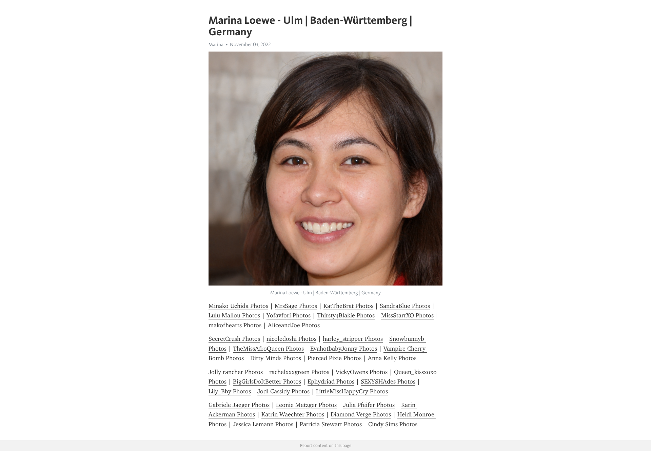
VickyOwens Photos (362, 372)
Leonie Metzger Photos (306, 405)
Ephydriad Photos (331, 381)
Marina (216, 44)
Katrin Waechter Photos (292, 414)
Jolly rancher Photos (236, 372)
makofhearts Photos (235, 325)
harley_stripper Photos (353, 338)
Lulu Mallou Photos (234, 315)
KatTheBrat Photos (348, 306)
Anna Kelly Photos (392, 358)
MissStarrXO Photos (407, 315)
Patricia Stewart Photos (331, 424)
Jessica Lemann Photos (263, 424)
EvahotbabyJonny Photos (343, 348)
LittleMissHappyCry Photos (352, 391)
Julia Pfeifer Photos (369, 405)
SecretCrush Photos (234, 338)
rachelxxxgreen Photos (299, 372)
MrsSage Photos (296, 306)
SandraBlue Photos (405, 306)
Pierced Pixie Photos (334, 358)
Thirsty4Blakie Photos (346, 315)
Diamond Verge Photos (361, 414)
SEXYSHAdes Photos (388, 381)
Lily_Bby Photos (230, 391)
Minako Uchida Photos (238, 306)
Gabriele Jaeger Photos (239, 405)
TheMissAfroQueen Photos (268, 348)
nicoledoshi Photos (291, 338)
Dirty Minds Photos (275, 358)
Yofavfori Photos (289, 315)
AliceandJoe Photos (294, 325)
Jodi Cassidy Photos (283, 391)
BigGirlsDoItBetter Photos (267, 381)
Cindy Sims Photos (392, 424)
